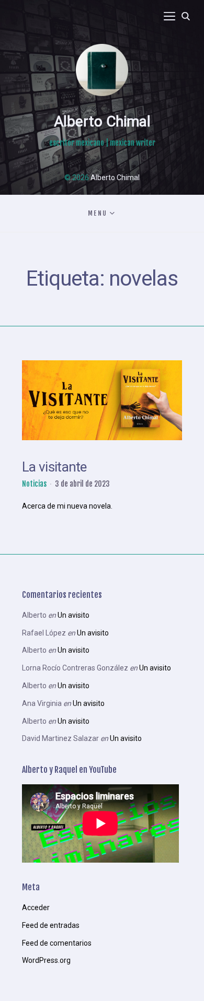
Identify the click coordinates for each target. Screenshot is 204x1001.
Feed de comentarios (57, 943)
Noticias (34, 483)
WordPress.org (46, 960)
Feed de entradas (51, 925)
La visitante (54, 467)
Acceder (36, 907)
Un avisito (73, 615)
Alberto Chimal (102, 121)
